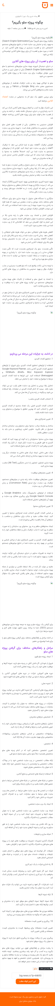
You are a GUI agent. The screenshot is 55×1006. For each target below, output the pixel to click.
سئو (35, 968)
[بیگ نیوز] (45, 5)
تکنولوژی (18, 16)
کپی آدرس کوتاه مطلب (27, 981)
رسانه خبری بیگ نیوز (30, 16)
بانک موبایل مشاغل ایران (27, 1001)
